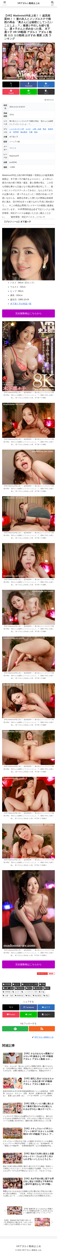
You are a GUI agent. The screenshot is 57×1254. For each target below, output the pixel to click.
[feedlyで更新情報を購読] (15, 1028)
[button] (46, 92)
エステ (28, 129)
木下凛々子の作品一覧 (20, 304)
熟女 (44, 129)
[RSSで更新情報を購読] (42, 1028)
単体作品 (20, 988)
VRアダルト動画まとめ (28, 3)
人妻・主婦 (36, 129)
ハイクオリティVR (16, 129)
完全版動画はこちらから (28, 313)
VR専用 (16, 132)
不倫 (30, 132)
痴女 (36, 132)
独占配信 (23, 132)
